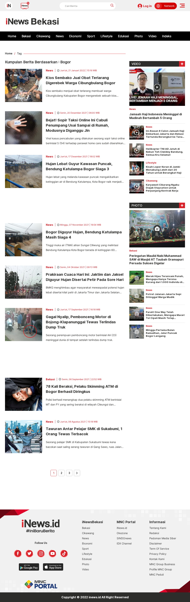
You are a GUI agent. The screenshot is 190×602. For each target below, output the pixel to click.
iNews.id (122, 527)
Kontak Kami (156, 559)
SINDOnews (124, 538)
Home (12, 36)
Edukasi (123, 36)
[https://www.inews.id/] (32, 21)
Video (152, 36)
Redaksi (154, 533)
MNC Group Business (162, 564)
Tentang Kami (157, 527)
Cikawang (43, 36)
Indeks (166, 36)
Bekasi (26, 36)
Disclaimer (155, 543)
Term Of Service (159, 548)
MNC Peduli (156, 574)
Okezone (122, 533)
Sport (91, 36)
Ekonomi (75, 36)
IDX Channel (124, 543)
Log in (147, 6)
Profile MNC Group (160, 569)
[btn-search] (112, 5)
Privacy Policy (157, 553)
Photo (139, 36)
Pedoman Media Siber (162, 538)
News (60, 36)
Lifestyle (106, 36)
